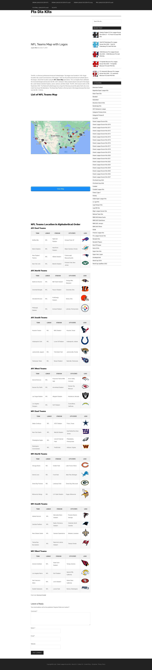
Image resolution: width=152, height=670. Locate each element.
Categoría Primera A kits (99, 112)
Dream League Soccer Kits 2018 (102, 149)
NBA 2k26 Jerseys (98, 223)
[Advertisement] (60, 31)
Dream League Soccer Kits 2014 (102, 137)
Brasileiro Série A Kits (99, 103)
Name (33, 628)
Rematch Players (97, 242)
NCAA (94, 229)
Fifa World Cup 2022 (98, 180)
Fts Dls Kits (41, 12)
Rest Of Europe (97, 245)
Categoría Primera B (98, 115)
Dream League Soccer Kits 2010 (102, 124)
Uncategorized (97, 257)
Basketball (95, 100)
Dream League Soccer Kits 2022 (102, 161)
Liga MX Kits (96, 208)
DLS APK (95, 118)
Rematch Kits (96, 239)
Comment (34, 611)
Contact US (80, 664)
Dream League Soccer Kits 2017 (102, 146)
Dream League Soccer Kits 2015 (102, 140)
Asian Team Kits (97, 93)
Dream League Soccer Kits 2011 (102, 127)
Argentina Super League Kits (100, 90)
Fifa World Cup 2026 (98, 183)
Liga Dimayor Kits (97, 205)
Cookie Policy (87, 664)
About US (74, 664)
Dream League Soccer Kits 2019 (102, 152)
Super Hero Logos (98, 254)
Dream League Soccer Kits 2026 (102, 174)
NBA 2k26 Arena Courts (99, 217)
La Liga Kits (96, 202)
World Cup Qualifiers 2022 (100, 263)
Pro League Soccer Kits (99, 236)
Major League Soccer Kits (100, 211)
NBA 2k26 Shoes (97, 226)
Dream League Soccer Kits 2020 (102, 155)
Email (33, 636)
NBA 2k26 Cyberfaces (99, 220)
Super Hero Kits (97, 251)
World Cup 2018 (97, 260)
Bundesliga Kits (97, 106)
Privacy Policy (101, 664)
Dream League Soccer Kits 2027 (102, 177)
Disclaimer (94, 664)
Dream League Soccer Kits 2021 (102, 158)
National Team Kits (98, 214)
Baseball (95, 96)
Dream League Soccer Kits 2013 (102, 134)
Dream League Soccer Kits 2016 (102, 143)
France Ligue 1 (97, 192)
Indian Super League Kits (99, 198)
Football (95, 186)
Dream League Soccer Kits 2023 (102, 164)
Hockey (95, 195)
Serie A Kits (96, 248)
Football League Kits (98, 189)
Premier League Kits (98, 233)
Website (33, 644)
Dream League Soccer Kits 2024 (102, 168)
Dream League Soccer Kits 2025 (102, 171)
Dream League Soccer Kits (100, 121)
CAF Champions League (99, 109)
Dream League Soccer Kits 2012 (102, 130)
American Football (41, 595)
